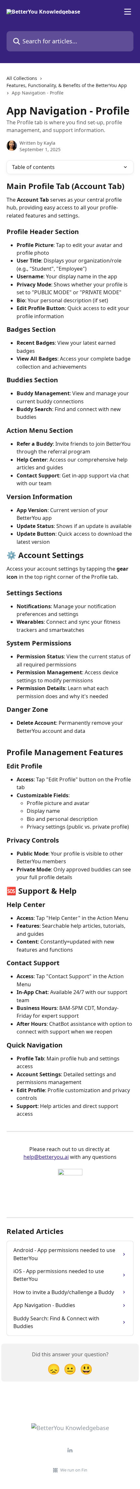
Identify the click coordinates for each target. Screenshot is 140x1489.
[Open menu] (127, 12)
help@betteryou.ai (46, 1156)
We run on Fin (73, 1470)
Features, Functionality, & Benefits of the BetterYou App (67, 85)
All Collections (22, 78)
